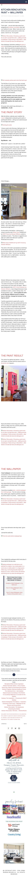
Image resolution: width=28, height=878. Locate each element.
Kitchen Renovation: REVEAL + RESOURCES (14, 710)
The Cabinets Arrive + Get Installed (14, 691)
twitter (15, 728)
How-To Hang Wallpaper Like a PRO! (14, 588)
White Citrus (16, 232)
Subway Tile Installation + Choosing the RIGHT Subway (14, 699)
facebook (8, 728)
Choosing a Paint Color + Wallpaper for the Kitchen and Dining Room (14, 704)
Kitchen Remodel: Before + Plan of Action (14, 685)
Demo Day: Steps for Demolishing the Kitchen (14, 687)
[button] (26, 2)
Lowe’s (3, 118)
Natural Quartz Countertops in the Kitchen (14, 693)
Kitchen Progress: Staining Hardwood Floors (14, 689)
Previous (4, 723)
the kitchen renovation (14, 27)
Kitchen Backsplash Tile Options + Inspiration (14, 702)
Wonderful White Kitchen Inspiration (14, 684)
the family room (5, 363)
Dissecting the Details (14, 709)
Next (25, 723)
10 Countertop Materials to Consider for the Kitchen (14, 695)
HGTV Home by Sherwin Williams (12, 234)
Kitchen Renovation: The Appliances (14, 707)
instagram (19, 728)
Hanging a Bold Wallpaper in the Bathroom (14, 584)
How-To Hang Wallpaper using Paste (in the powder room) (14, 593)
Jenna (10, 16)
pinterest (12, 728)
